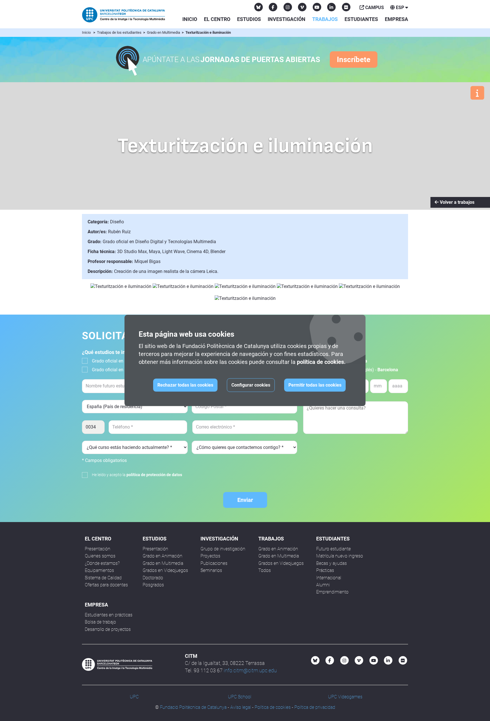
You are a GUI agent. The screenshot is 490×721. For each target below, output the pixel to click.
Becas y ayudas (331, 563)
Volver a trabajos (456, 202)
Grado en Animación (162, 556)
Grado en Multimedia (164, 32)
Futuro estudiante (333, 549)
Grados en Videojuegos (165, 570)
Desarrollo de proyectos (108, 629)
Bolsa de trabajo (100, 622)
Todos (264, 570)
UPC (134, 696)
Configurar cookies (250, 385)
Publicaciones (213, 563)
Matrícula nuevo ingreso (339, 556)
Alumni (323, 585)
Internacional (328, 577)
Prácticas (325, 570)
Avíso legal (240, 707)
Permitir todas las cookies (314, 385)
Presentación (97, 549)
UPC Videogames (345, 696)
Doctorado (153, 577)
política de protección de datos (154, 474)
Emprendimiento (332, 592)
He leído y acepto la (137, 474)
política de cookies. (321, 362)
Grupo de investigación (222, 549)
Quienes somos (100, 556)
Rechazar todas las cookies (185, 385)
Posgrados (153, 585)
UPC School (239, 696)
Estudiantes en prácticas (108, 615)
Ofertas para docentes (106, 585)
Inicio (189, 19)
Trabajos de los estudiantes (119, 32)
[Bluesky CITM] (258, 7)
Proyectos (210, 556)
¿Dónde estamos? (102, 563)
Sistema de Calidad (103, 577)
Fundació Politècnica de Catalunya (193, 707)
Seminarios (211, 570)
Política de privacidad (314, 707)
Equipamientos (99, 570)
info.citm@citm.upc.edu (250, 670)
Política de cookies (273, 707)
